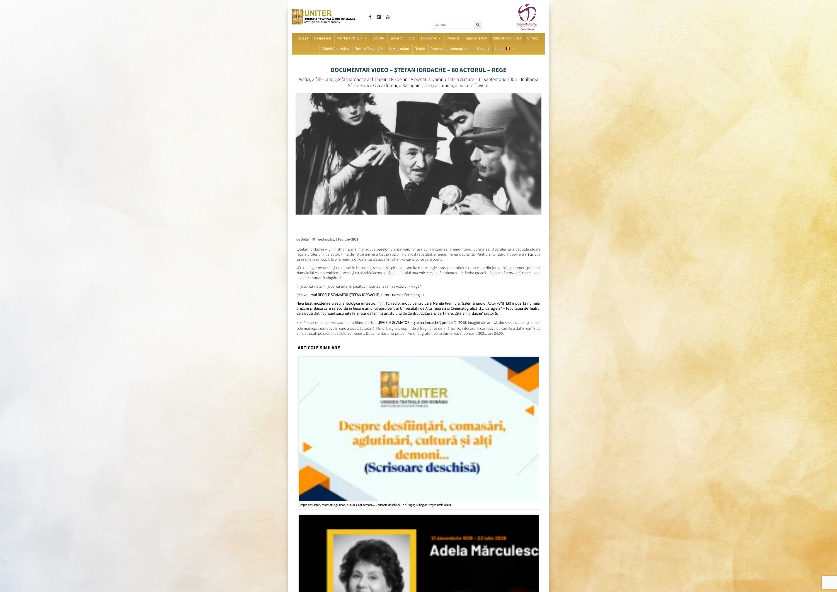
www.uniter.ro (342, 321)
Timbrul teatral (476, 38)
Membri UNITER (349, 38)
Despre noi (322, 38)
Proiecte (453, 38)
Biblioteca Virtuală (507, 38)
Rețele (420, 49)
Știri (412, 38)
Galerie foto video (335, 49)
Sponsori (396, 38)
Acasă (303, 38)
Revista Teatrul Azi (368, 49)
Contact (483, 49)
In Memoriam (399, 49)
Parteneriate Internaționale (450, 49)
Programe (428, 38)
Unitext (532, 38)
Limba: (500, 49)
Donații (378, 38)
